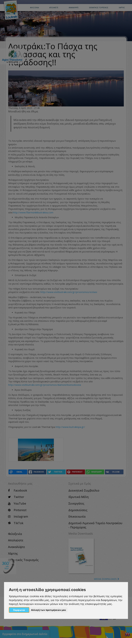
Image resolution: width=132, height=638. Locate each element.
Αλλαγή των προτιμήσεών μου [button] (48, 610)
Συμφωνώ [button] (19, 610)
